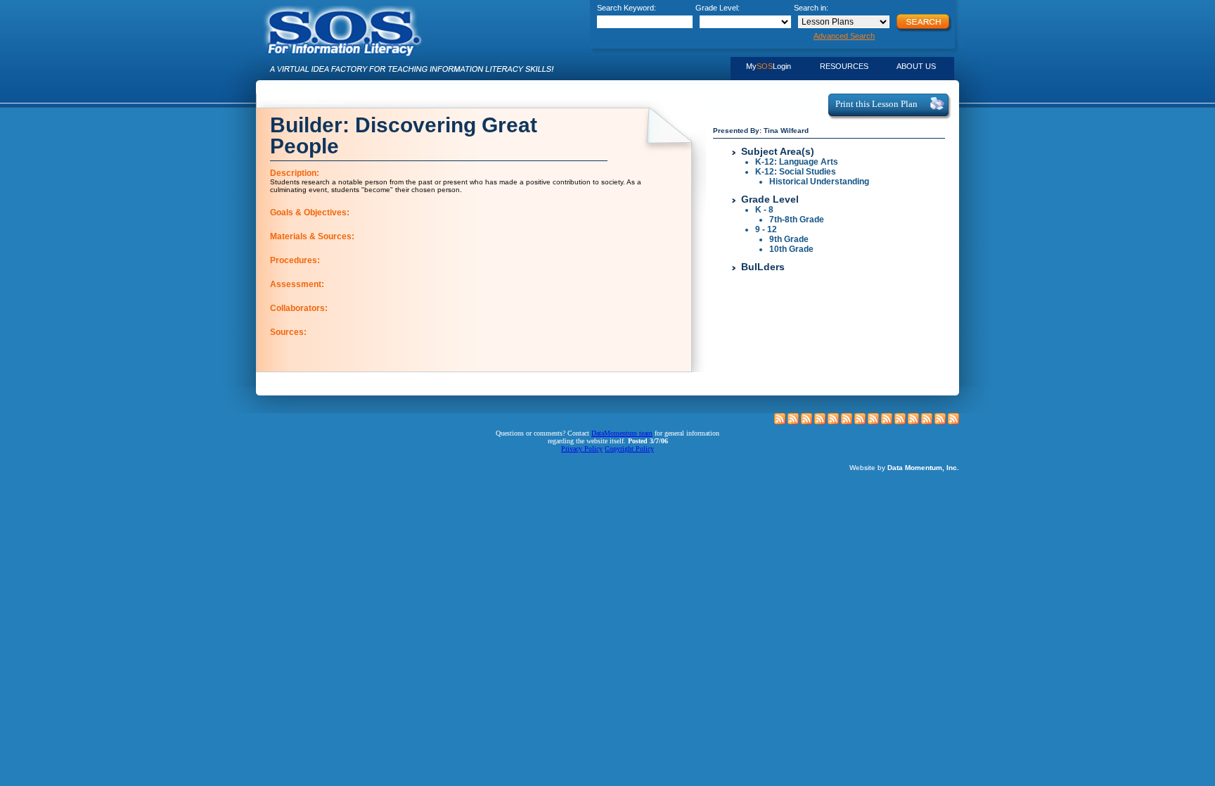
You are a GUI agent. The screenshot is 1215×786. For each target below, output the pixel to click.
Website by (904, 467)
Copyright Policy (629, 448)
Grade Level (770, 199)
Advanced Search (844, 36)
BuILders (763, 266)
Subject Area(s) (777, 151)
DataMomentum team (621, 433)
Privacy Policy (582, 448)
